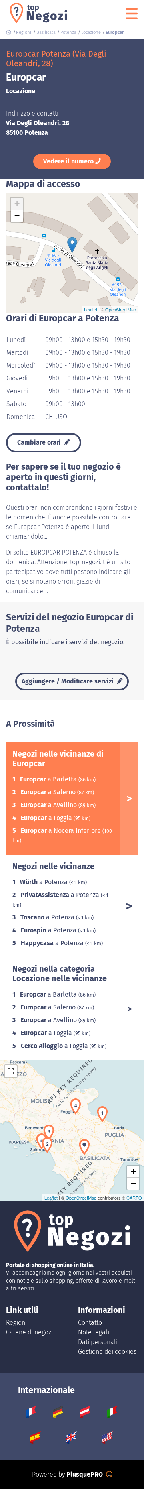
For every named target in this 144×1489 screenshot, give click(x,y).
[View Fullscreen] (11, 1071)
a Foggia (47, 818)
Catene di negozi (29, 1332)
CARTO (134, 1197)
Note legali (93, 1332)
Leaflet (90, 309)
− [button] (17, 216)
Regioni (16, 1322)
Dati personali (98, 1342)
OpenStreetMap (120, 309)
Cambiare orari (39, 442)
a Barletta (49, 779)
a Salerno (48, 792)
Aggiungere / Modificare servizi (68, 681)
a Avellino (49, 805)
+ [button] (17, 204)
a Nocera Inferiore (61, 830)
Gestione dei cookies (107, 1351)
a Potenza (44, 882)
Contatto (90, 1322)
